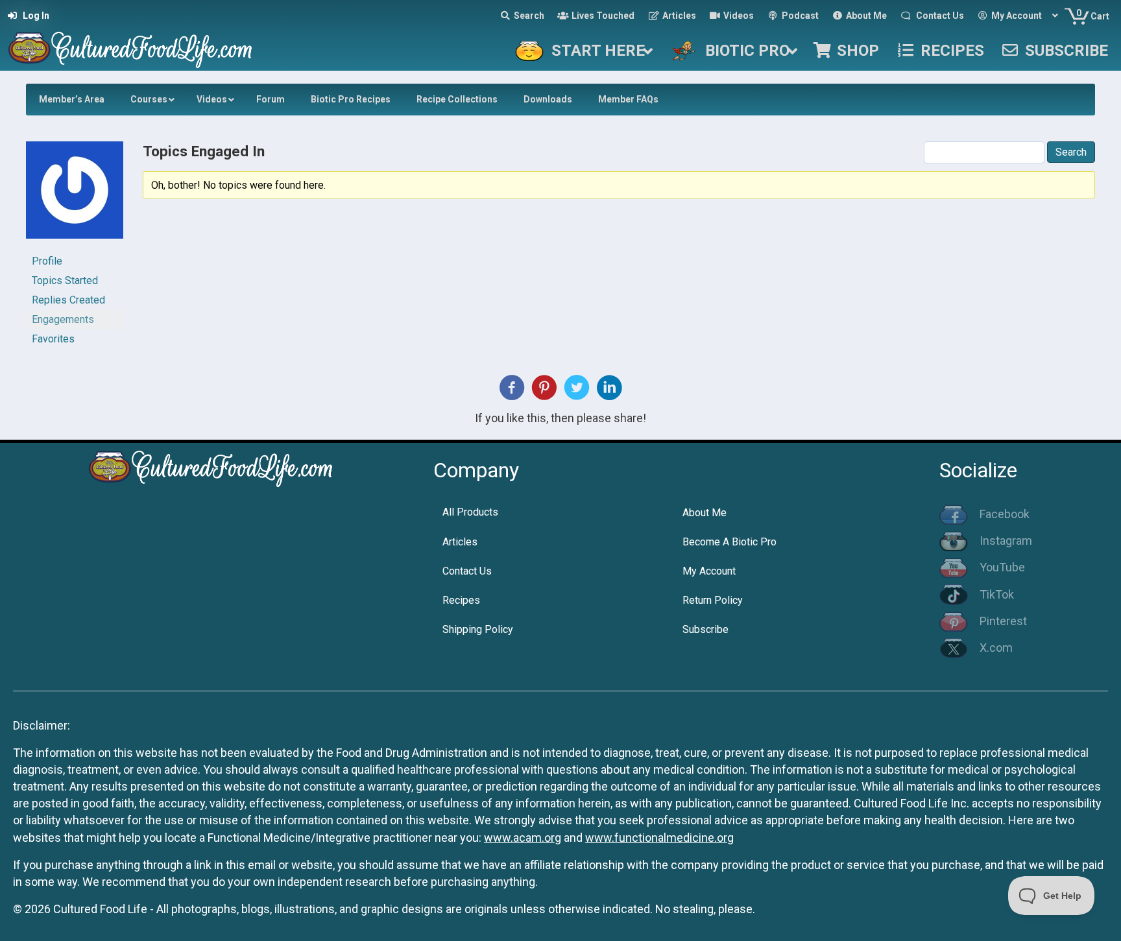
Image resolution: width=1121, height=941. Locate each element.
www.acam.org (522, 837)
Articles (459, 542)
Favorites (53, 339)
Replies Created (68, 300)
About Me (704, 512)
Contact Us (467, 571)
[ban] (74, 195)
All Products (470, 512)
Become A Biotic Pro (729, 542)
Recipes (461, 600)
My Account (709, 571)
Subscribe (705, 629)
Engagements (63, 319)
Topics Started (65, 280)
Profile (47, 261)
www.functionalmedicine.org (659, 837)
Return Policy (712, 600)
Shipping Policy (477, 629)
